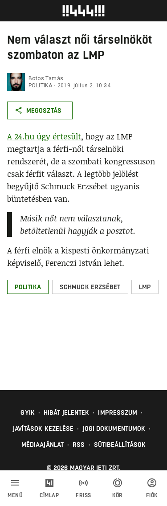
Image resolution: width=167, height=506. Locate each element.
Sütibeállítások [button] (120, 444)
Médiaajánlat (42, 444)
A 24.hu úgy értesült (44, 136)
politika (40, 85)
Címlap (49, 495)
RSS (79, 444)
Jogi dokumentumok (114, 428)
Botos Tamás (46, 78)
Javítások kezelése (43, 428)
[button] (28, 287)
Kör (117, 495)
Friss (83, 495)
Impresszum (117, 412)
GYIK (27, 412)
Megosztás (43, 110)
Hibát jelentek (66, 412)
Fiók (152, 495)
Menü (15, 495)
